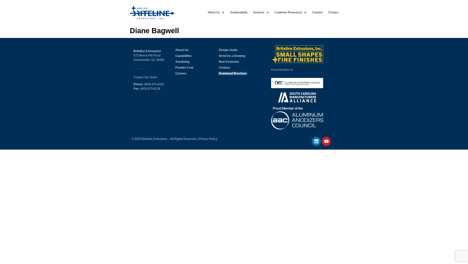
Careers (317, 12)
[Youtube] (326, 141)
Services (258, 12)
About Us (214, 12)
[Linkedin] (316, 141)
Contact (333, 12)
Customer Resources (288, 12)
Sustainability (239, 12)
